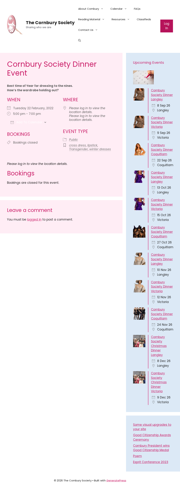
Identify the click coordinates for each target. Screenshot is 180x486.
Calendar (116, 9)
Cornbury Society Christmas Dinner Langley (159, 346)
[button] (79, 40)
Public (73, 140)
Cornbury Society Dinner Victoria (162, 122)
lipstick (92, 145)
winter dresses (100, 149)
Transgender (78, 149)
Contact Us (85, 30)
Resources (118, 19)
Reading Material (89, 19)
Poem (137, 456)
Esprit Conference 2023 (150, 462)
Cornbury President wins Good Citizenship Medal (151, 448)
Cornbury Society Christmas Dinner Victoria (159, 382)
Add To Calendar (28, 122)
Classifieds (144, 19)
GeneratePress (116, 480)
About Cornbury (88, 9)
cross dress (77, 145)
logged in (34, 219)
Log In (166, 25)
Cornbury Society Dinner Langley (162, 94)
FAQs (137, 9)
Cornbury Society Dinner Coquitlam (162, 149)
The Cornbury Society (50, 23)
